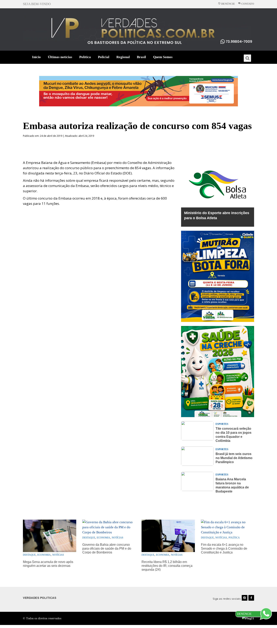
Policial (103, 57)
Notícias (58, 554)
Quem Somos (163, 57)
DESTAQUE (29, 554)
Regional (123, 57)
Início (36, 57)
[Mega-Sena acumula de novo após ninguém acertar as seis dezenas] (49, 535)
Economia (44, 554)
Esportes (222, 424)
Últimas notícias (60, 57)
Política (85, 57)
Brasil (141, 57)
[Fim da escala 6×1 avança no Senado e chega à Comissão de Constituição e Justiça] (227, 527)
